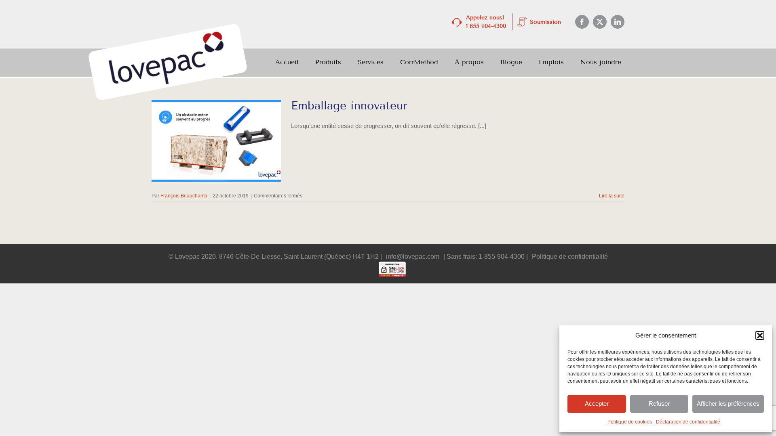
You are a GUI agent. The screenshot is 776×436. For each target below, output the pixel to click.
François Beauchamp (183, 196)
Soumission (545, 22)
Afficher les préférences (728, 403)
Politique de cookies (629, 422)
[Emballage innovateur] (216, 141)
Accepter (597, 403)
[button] (760, 335)
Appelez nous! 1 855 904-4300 (486, 21)
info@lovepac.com (412, 256)
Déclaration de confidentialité (688, 422)
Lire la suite (611, 196)
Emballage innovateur (349, 105)
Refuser (659, 403)
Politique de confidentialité (570, 256)
